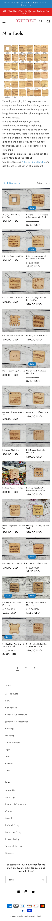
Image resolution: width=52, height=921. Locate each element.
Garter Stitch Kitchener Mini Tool (36, 372)
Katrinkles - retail (22, 916)
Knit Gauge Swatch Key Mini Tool (36, 451)
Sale (7, 770)
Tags (7, 749)
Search (8, 818)
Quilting (9, 728)
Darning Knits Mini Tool (36, 335)
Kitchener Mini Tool (10, 450)
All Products (11, 693)
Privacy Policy (12, 839)
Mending (10, 735)
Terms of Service (14, 846)
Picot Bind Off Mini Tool (36, 563)
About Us (10, 790)
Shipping (10, 797)
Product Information (15, 804)
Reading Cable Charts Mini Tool (11, 603)
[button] (4, 21)
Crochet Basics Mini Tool (13, 298)
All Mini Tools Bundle (33, 162)
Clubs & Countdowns (16, 714)
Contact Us (11, 811)
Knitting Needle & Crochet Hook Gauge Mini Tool (37, 489)
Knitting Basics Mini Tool (13, 488)
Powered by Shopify (35, 916)
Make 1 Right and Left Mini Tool (13, 527)
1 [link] (17, 668)
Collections (11, 707)
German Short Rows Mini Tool (13, 413)
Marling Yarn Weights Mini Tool (37, 527)
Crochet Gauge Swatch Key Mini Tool (36, 299)
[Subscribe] (43, 879)
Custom (9, 763)
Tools (8, 756)
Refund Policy (12, 825)
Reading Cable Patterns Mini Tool (36, 603)
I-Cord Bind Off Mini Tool (37, 412)
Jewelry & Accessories (16, 721)
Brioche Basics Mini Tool (13, 256)
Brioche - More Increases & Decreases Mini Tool (37, 216)
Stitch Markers (12, 742)
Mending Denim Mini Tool (13, 563)
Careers (9, 853)
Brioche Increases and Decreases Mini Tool (36, 257)
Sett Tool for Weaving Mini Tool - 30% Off (14, 645)
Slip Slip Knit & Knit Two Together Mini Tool (36, 645)
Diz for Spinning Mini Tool (13, 371)
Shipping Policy (13, 832)
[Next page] (34, 668)
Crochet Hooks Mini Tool (13, 335)
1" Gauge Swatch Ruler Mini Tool (12, 216)
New (7, 700)
